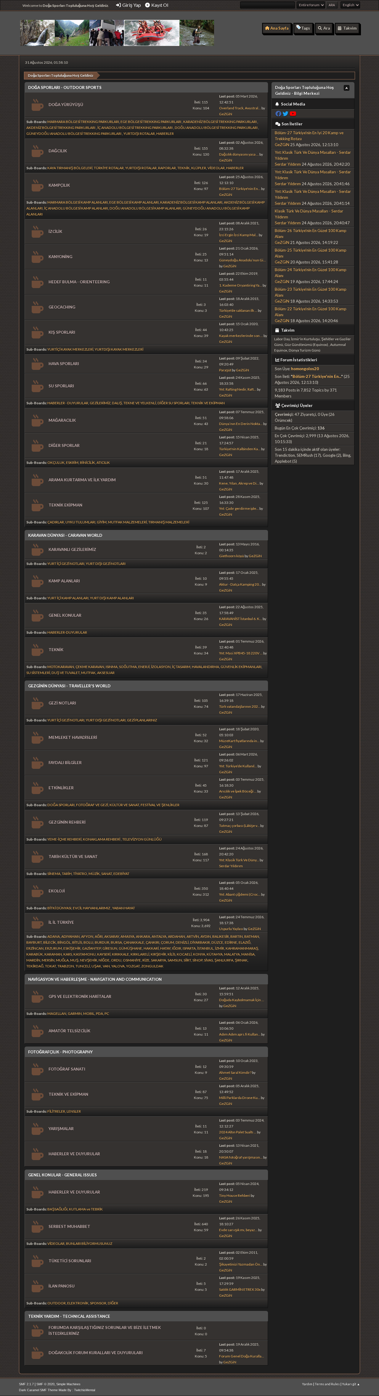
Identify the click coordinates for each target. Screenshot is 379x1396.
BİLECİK (49, 942)
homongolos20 (305, 368)
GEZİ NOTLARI (62, 703)
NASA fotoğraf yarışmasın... (241, 1157)
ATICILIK (103, 462)
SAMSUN (175, 960)
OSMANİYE (132, 960)
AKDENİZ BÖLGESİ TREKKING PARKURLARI (61, 127)
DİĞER (113, 1303)
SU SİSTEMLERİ (38, 672)
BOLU (88, 942)
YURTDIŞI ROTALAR (139, 133)
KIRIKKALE (120, 954)
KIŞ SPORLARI (62, 332)
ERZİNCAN (35, 948)
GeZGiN (225, 114)
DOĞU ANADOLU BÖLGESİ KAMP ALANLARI (145, 208)
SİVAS (208, 960)
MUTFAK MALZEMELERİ (127, 522)
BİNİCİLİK (87, 462)
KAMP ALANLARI (64, 581)
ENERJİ (144, 667)
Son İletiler (292, 124)
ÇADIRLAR (55, 522)
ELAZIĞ (244, 942)
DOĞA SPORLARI (61, 805)
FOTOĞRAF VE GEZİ (92, 805)
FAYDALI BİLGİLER (65, 762)
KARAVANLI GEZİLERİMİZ (72, 549)
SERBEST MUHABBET (69, 1226)
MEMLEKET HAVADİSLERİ (73, 737)
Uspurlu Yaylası (231, 929)
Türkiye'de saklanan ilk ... (238, 310)
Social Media (292, 104)
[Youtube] (293, 114)
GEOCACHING (62, 307)
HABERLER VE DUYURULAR (74, 1153)
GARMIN (75, 1013)
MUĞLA (62, 960)
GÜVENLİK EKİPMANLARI (241, 667)
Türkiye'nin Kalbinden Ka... (240, 449)
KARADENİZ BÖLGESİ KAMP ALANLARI (191, 202)
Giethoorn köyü (231, 556)
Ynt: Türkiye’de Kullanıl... (238, 766)
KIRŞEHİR (158, 954)
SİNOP (197, 960)
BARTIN (236, 936)
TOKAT (50, 966)
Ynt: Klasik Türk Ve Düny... (239, 860)
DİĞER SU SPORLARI (174, 403)
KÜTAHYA (215, 954)
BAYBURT (34, 942)
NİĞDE (104, 960)
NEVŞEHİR (88, 960)
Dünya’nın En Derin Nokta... (241, 423)
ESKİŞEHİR (72, 948)
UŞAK (96, 966)
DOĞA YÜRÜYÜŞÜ (66, 104)
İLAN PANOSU (62, 1286)
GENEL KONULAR (65, 615)
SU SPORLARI (61, 386)
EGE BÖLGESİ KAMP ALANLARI (134, 202)
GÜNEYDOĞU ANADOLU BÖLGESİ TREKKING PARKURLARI (74, 133)
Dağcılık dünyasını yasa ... (239, 154)
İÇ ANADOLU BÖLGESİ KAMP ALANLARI (76, 208)
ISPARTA (189, 948)
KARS (67, 954)
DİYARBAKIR (200, 942)
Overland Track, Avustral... (240, 108)
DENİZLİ (182, 942)
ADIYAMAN (70, 936)
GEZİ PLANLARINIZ (142, 720)
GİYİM (102, 522)
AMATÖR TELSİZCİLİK (69, 1030)
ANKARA (143, 936)
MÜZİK (94, 873)
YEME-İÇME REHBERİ (64, 839)
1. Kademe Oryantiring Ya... (240, 285)
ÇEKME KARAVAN (90, 667)
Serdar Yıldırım (231, 866)
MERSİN (48, 960)
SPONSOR (98, 1303)
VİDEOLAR (216, 168)
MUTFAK (88, 672)
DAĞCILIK (58, 150)
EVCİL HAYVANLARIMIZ (92, 908)
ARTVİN (193, 936)
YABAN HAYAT (123, 908)
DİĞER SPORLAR (64, 445)
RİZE (146, 960)
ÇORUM (167, 942)
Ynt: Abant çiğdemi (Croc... (240, 894)
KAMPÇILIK (59, 185)
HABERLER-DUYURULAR (67, 632)
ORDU (116, 960)
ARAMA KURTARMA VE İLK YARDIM (82, 479)
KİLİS (171, 954)
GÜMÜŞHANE (130, 948)
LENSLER (74, 1111)
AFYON (87, 936)
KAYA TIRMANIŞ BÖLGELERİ (69, 168)
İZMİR (219, 948)
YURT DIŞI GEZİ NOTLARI (106, 563)
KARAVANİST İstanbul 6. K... (240, 618)
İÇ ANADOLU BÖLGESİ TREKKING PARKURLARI (135, 127)
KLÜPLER (198, 168)
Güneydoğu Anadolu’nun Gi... (242, 260)
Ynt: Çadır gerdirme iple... (239, 508)
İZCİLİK (55, 231)
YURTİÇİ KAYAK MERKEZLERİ (70, 349)
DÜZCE (217, 942)
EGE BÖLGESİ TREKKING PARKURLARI (151, 121)
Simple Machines (68, 1384)
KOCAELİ (184, 954)
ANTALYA (159, 936)
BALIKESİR (220, 936)
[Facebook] (278, 114)
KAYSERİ (103, 954)
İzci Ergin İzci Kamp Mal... (238, 235)
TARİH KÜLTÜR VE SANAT (73, 856)
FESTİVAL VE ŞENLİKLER (160, 805)
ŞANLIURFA (223, 960)
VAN (106, 966)
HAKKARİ (151, 948)
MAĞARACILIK (62, 420)
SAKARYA (158, 960)
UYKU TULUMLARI (80, 522)
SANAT (106, 873)
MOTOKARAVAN (60, 667)
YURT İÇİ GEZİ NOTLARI (65, 563)
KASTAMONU (84, 954)
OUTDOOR (56, 1303)
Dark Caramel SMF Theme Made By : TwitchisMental (57, 1390)
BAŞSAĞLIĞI (57, 1209)
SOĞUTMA (128, 667)
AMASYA (127, 936)
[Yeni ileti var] (37, 105)
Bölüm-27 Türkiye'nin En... (240, 188)
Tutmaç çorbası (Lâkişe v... (239, 825)
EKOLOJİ (57, 891)
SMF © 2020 (45, 1384)
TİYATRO (80, 873)
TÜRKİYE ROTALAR (109, 168)
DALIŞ (117, 403)
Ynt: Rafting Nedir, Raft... (237, 389)
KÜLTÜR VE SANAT (124, 805)
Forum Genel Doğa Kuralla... (241, 1356)
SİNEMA (53, 873)
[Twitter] (285, 114)
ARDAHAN (176, 936)
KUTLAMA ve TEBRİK (86, 1209)
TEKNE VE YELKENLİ (139, 403)
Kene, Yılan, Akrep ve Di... (239, 483)
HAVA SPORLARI (64, 363)
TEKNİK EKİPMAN (65, 505)
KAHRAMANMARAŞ (242, 948)
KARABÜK (34, 954)
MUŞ (74, 960)
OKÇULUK (56, 462)
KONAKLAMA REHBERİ (102, 839)
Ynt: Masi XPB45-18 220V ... (241, 653)
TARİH (67, 873)
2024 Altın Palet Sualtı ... (237, 1132)
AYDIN (205, 936)
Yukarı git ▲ (351, 1384)
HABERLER (165, 133)
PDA (99, 1013)
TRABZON (65, 966)
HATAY (165, 948)
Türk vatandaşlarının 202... (240, 706)
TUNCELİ (83, 966)
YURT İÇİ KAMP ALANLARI (68, 598)
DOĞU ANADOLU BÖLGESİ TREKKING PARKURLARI (216, 127)
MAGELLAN (56, 1013)
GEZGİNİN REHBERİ (67, 822)
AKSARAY (111, 936)
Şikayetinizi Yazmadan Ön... (241, 1264)
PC (107, 1013)
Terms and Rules (327, 1384)
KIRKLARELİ (140, 954)
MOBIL (88, 1013)
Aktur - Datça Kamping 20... (240, 584)
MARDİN (33, 960)
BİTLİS (77, 942)
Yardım (307, 1384)
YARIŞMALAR (61, 1128)
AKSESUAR (106, 672)
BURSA (116, 942)
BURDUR (102, 942)
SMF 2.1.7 (26, 1384)
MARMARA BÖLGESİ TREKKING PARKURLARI (83, 121)
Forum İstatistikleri (298, 359)
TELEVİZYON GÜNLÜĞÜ (142, 839)
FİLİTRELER (56, 1111)
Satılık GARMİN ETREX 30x (240, 1289)
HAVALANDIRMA (205, 667)
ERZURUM (53, 948)
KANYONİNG (60, 256)
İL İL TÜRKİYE (61, 922)
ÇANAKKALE (133, 942)
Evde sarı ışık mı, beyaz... (238, 1230)
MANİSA (248, 954)
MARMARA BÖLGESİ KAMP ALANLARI (77, 202)
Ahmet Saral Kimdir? (235, 1072)
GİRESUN (109, 948)
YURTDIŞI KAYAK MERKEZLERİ (119, 349)
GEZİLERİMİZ (100, 403)
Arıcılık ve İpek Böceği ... (238, 791)
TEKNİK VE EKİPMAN (208, 403)
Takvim (287, 330)
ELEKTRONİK (78, 1303)
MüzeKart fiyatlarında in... (239, 741)
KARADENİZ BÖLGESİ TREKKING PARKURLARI (220, 121)
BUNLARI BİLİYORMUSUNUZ (89, 1243)
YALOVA (118, 966)
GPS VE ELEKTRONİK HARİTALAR (80, 996)
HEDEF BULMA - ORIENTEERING (79, 281)
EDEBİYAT (121, 873)
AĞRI (99, 936)
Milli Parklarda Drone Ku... (239, 1097)
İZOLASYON (161, 667)
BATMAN (251, 936)
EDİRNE (231, 942)
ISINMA (112, 667)
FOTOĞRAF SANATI (67, 1069)
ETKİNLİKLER (61, 787)
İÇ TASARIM (181, 667)
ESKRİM (72, 462)
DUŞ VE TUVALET (66, 672)
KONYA (199, 954)
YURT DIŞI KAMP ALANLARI (112, 598)
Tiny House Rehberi (234, 1195)
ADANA (53, 936)
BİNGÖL (64, 942)
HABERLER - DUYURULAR (67, 403)
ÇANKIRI (152, 942)
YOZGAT (133, 966)
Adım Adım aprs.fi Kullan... (240, 1034)
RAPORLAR (167, 168)
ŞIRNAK (241, 960)
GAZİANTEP (91, 948)
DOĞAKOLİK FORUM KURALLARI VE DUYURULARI (96, 1352)
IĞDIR (176, 948)
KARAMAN (53, 954)
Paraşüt (225, 370)
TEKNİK (183, 168)
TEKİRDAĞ (35, 966)
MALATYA (232, 954)
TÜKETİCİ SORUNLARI (70, 1260)
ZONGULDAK (152, 966)
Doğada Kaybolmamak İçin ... (241, 1000)
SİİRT (187, 960)
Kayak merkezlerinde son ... (241, 335)
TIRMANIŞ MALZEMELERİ (168, 522)
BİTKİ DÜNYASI (59, 908)
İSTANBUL (205, 948)
